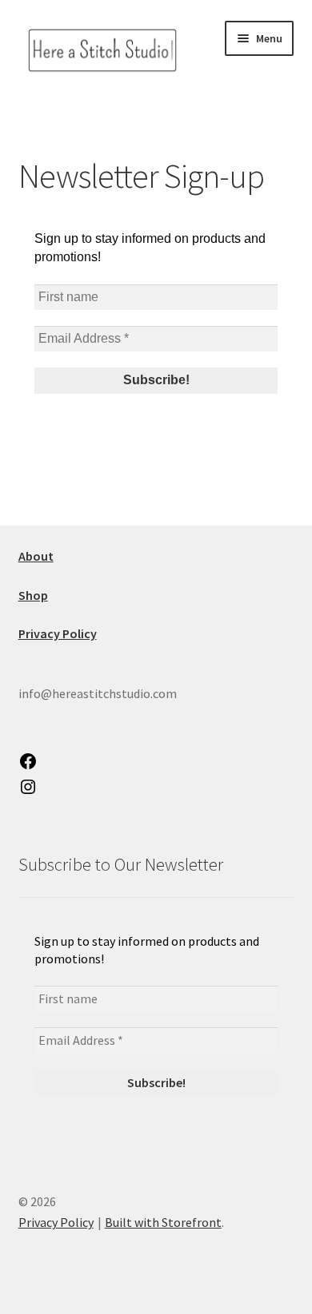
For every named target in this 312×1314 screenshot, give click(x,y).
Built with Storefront (163, 1222)
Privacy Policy (56, 1222)
